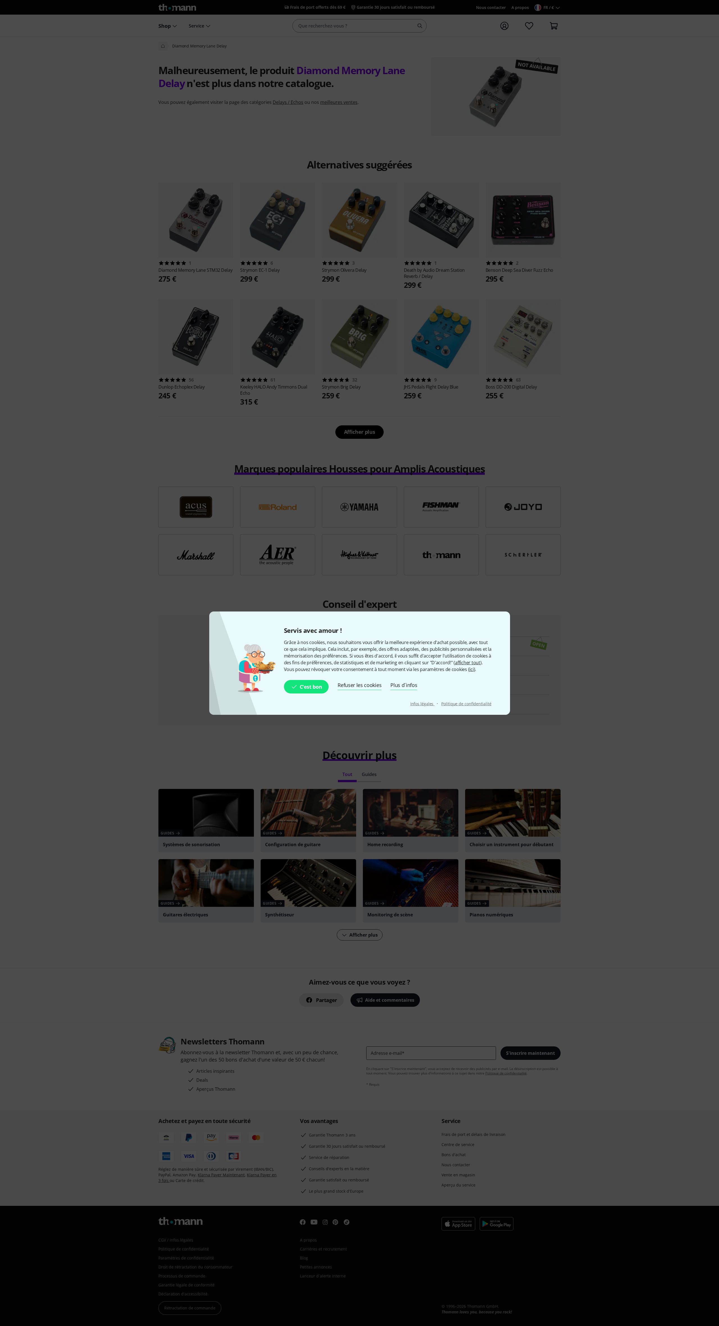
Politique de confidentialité (466, 703)
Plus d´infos (403, 685)
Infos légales (422, 703)
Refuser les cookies (359, 685)
